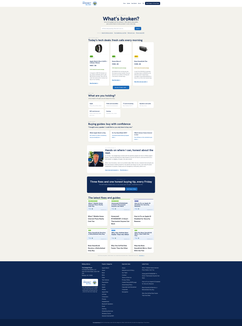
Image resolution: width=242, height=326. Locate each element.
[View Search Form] (143, 3)
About (139, 3)
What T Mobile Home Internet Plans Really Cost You (96, 218)
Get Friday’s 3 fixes (131, 189)
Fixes (124, 3)
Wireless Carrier (106, 313)
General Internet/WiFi (108, 316)
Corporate (125, 289)
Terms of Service (126, 277)
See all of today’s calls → (121, 87)
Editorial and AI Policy (128, 270)
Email (103, 306)
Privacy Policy (126, 280)
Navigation (125, 292)
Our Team (124, 272)
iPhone (104, 289)
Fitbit (103, 277)
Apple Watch (105, 268)
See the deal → (94, 83)
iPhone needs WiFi (140, 33)
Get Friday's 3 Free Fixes (152, 3)
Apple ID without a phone (107, 33)
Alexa (103, 270)
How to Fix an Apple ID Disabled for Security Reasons (142, 218)
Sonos (103, 284)
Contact (124, 275)
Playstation (105, 282)
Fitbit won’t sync (131, 33)
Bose (103, 272)
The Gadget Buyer (96, 322)
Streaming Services (107, 311)
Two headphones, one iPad (120, 33)
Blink (103, 275)
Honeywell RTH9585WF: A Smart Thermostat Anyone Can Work (120, 220)
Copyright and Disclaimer (129, 287)
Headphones (105, 301)
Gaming (104, 308)
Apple (103, 287)
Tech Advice (105, 280)
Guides (128, 3)
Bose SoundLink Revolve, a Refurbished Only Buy (96, 248)
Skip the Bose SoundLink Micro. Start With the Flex (143, 248)
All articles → (141, 255)
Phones (104, 299)
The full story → (124, 170)
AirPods (104, 294)
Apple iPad (105, 292)
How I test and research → (112, 170)
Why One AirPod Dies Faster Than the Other (119, 247)
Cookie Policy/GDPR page (129, 282)
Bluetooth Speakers (107, 304)
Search (138, 28)
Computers (105, 296)
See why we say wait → (141, 81)
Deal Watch (134, 3)
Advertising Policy (127, 284)
